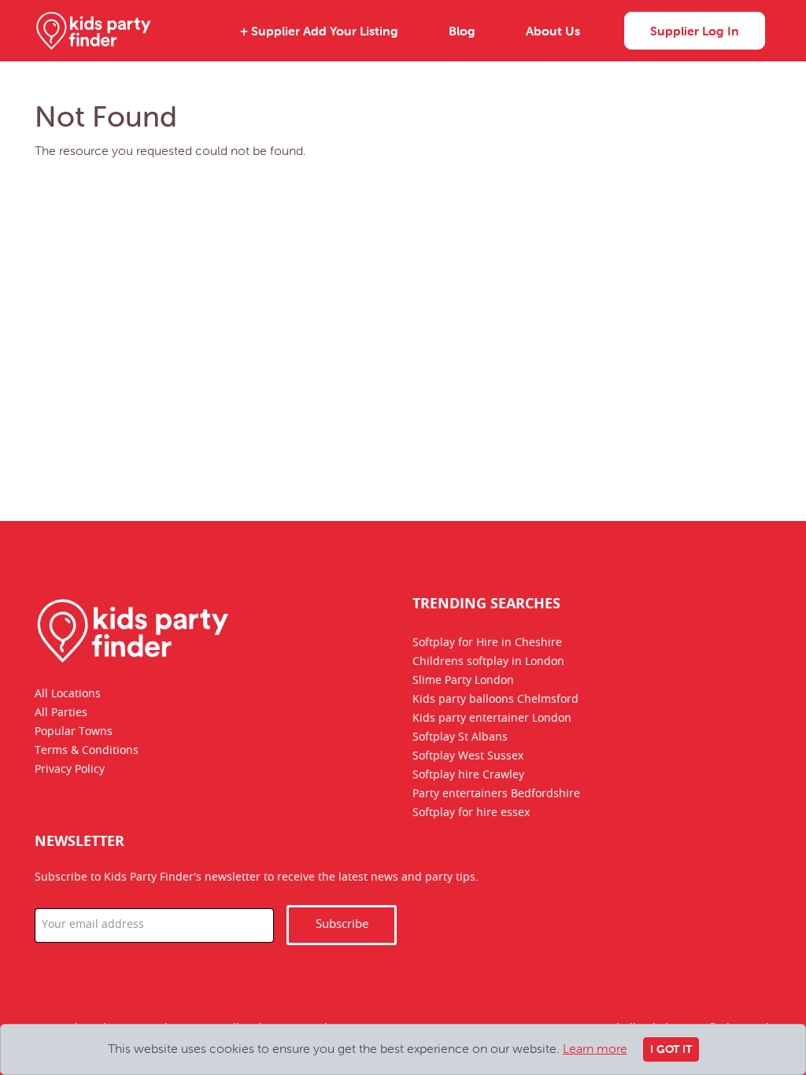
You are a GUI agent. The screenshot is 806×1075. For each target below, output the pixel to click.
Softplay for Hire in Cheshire (487, 642)
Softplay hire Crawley (468, 775)
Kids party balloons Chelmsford (495, 699)
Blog (462, 31)
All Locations (68, 694)
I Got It (671, 1049)
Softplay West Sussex (467, 756)
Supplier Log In (694, 31)
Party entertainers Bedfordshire (496, 794)
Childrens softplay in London (488, 661)
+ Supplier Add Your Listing (319, 31)
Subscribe (342, 924)
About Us (553, 31)
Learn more (595, 1048)
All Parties (61, 713)
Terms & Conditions (87, 750)
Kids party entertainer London (491, 718)
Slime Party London (463, 680)
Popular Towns (74, 731)
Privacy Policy (70, 769)
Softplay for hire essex (471, 812)
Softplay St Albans (460, 737)
